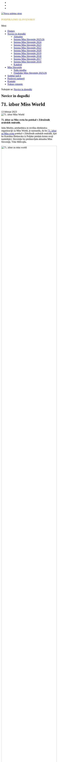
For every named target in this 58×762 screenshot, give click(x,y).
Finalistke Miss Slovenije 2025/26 (30, 73)
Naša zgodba (20, 70)
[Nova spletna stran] (11, 13)
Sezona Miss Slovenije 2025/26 (29, 39)
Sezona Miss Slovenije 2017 (27, 59)
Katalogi (18, 64)
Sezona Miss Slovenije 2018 (27, 56)
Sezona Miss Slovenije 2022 (27, 47)
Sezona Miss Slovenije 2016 (27, 61)
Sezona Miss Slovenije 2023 (27, 45)
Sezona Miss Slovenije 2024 (27, 42)
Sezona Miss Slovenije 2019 (27, 53)
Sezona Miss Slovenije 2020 (27, 50)
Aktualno (18, 36)
